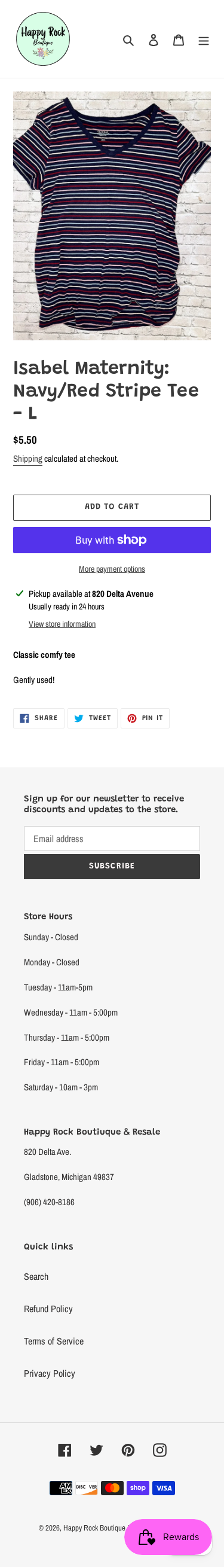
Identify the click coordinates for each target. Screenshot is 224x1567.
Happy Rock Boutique (94, 1528)
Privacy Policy (49, 1373)
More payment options (112, 568)
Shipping (27, 458)
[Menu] (203, 39)
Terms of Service (54, 1341)
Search (36, 1276)
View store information (62, 623)
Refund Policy (48, 1308)
